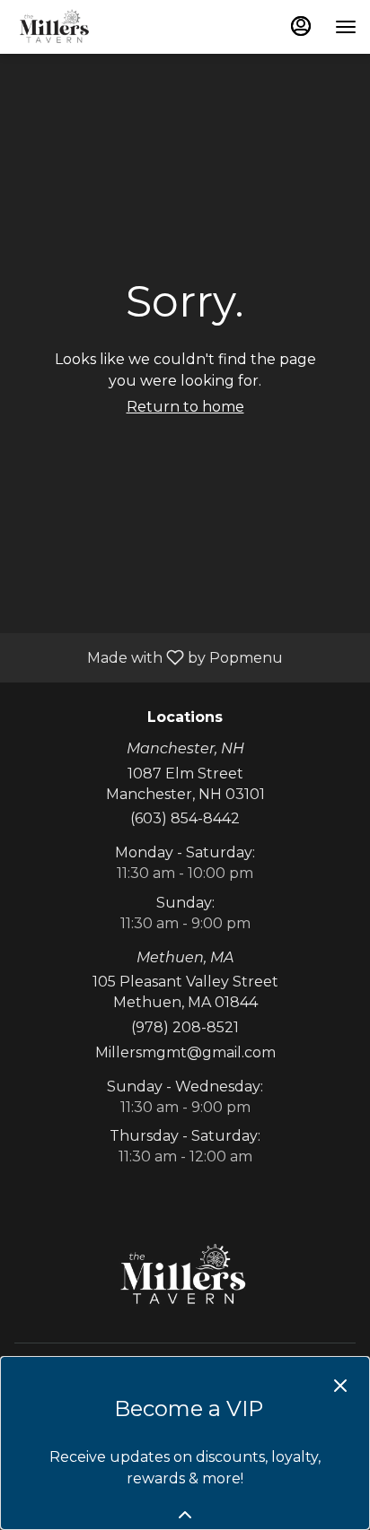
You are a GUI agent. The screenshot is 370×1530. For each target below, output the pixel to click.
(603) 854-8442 (185, 818)
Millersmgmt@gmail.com (185, 1052)
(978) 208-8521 (185, 1027)
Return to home (185, 406)
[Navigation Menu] (346, 27)
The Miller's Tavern (185, 1275)
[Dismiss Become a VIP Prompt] (340, 1385)
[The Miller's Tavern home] (94, 26)
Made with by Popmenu (148, 657)
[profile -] (301, 26)
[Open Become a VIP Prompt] (185, 1515)
